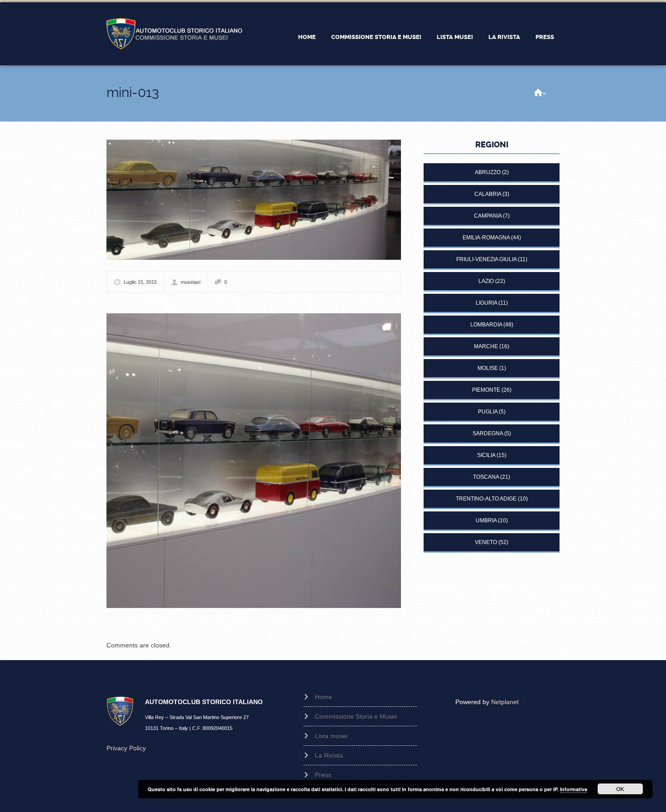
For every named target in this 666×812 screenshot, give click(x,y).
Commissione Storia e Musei (376, 37)
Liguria (486, 303)
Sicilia (486, 455)
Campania (488, 216)
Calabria (487, 194)
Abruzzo (488, 172)
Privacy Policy (126, 748)
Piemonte (486, 390)
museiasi (190, 282)
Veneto (486, 542)
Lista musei (455, 37)
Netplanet (505, 701)
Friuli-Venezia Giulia (486, 259)
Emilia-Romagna (486, 237)
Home (307, 37)
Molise (488, 368)
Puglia (487, 411)
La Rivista (504, 37)
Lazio (486, 281)
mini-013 (132, 92)
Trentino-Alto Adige (486, 499)
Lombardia (486, 324)
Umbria (486, 520)
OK (620, 789)
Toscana (486, 477)
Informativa (573, 789)
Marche (486, 346)
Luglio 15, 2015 (140, 282)
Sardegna (488, 433)
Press (545, 37)
